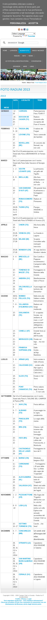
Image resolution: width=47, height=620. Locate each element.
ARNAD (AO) (24, 359)
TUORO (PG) (24, 207)
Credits (17, 599)
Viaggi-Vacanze (38, 50)
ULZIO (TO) (23, 376)
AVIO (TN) (23, 404)
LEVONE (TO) (24, 135)
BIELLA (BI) (23, 177)
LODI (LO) (23, 506)
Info (24, 56)
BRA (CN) (22, 427)
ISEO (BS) (23, 438)
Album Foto (24, 50)
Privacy (23, 599)
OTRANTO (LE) (25, 543)
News (31, 56)
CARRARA (23, 111)
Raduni (17, 56)
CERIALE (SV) (24, 574)
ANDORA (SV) (24, 278)
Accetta (33, 23)
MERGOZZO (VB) (26, 339)
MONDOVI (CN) (25, 250)
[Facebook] (25, 30)
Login (30, 599)
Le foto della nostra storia (16, 61)
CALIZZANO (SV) (25, 365)
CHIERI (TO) (23, 225)
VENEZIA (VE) (24, 233)
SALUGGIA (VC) (25, 486)
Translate (31, 36)
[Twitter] (27, 30)
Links (32, 66)
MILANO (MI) (24, 239)
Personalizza (18, 23)
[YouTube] (22, 30)
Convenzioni (36, 61)
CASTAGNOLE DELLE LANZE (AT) (25, 451)
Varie (25, 66)
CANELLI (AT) (24, 331)
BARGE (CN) (24, 458)
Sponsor (16, 66)
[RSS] (19, 30)
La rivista (13, 50)
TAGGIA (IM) (24, 129)
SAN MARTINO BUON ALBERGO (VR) (26, 561)
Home (5, 50)
